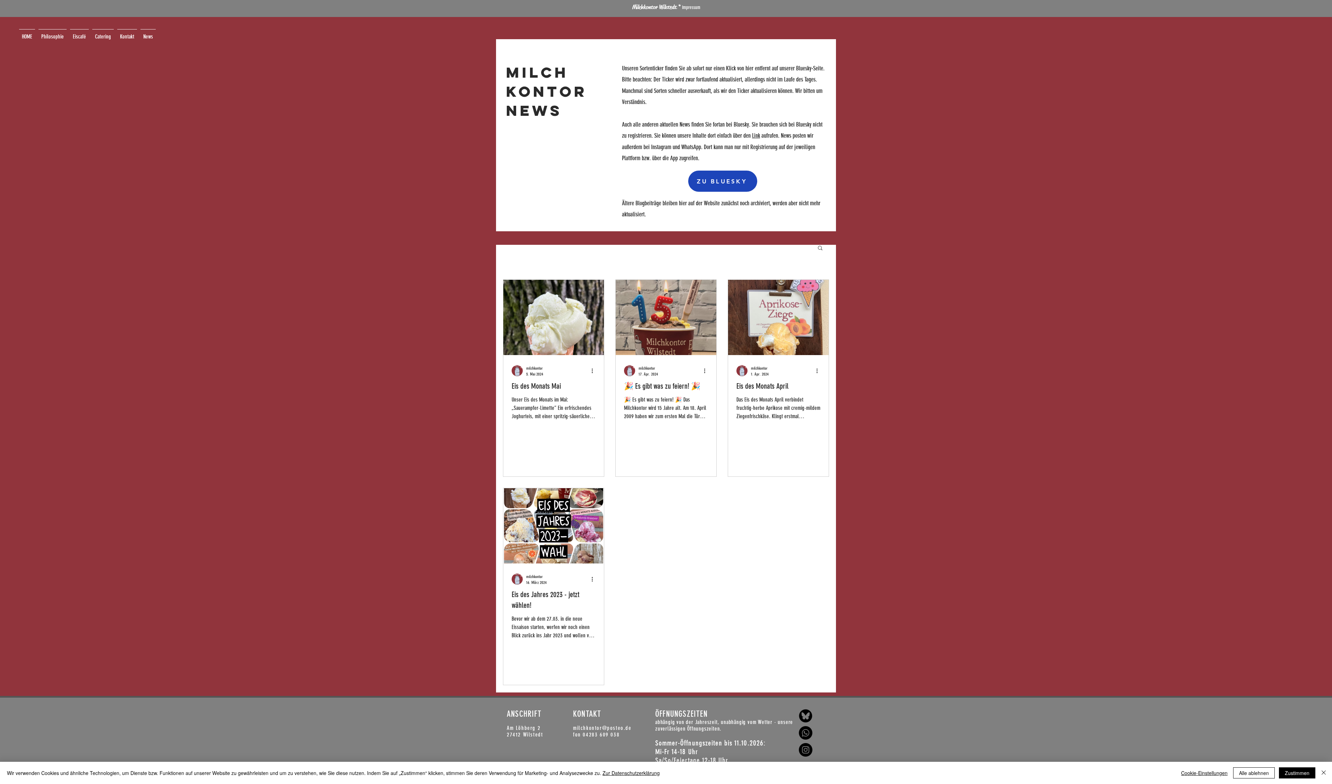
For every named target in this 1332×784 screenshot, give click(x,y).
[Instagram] (805, 750)
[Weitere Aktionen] (594, 371)
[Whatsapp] (805, 733)
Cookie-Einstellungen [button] (1204, 772)
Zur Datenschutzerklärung (631, 772)
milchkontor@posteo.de (602, 728)
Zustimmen (1297, 772)
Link (756, 135)
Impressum (690, 7)
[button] (820, 248)
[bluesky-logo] (805, 716)
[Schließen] (1324, 772)
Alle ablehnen (1254, 772)
